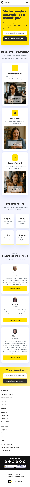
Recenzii (3, 401)
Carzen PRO (5, 422)
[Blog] (24, 461)
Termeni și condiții (7, 444)
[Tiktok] (17, 461)
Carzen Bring (5, 418)
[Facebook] (6, 461)
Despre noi (4, 430)
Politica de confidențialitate (10, 447)
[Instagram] (9, 461)
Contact (3, 436)
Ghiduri (3, 404)
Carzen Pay (4, 415)
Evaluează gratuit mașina (14, 38)
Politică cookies (6, 451)
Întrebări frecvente (7, 398)
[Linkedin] (20, 461)
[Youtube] (13, 461)
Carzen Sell (4, 412)
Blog (2, 433)
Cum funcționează (7, 394)
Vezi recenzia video (15, 288)
